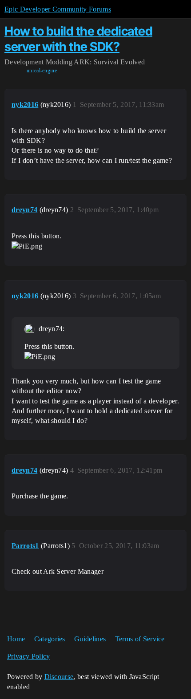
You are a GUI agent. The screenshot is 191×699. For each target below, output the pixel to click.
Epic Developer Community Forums (57, 9)
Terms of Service (140, 639)
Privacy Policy (28, 656)
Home (16, 639)
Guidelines (90, 639)
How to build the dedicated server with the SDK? (78, 39)
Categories (49, 639)
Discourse (59, 676)
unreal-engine (42, 70)
